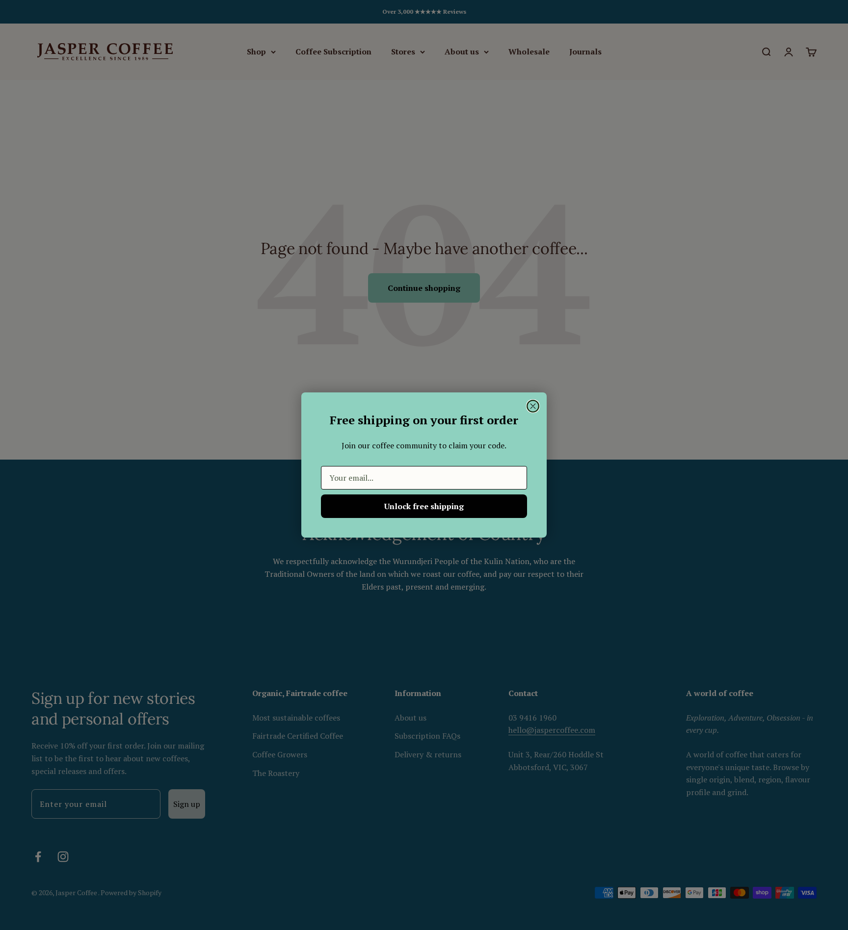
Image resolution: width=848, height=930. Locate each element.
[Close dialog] (533, 406)
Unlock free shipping (424, 506)
